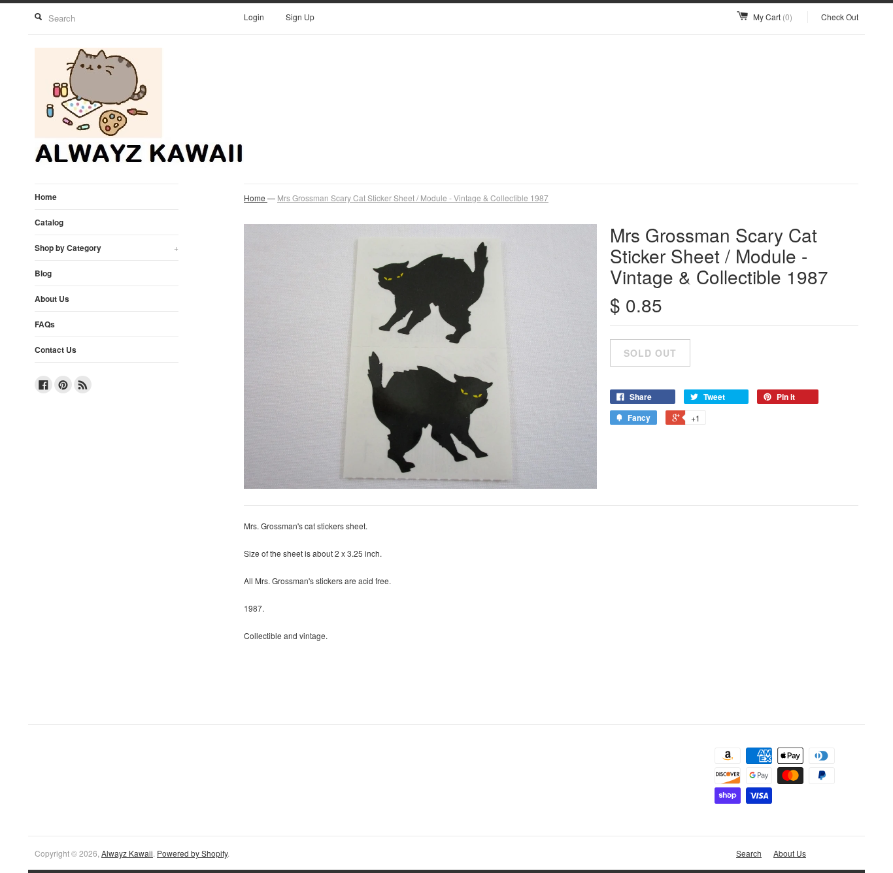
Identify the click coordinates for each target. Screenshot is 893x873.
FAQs (45, 324)
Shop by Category (106, 248)
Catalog (49, 222)
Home (46, 197)
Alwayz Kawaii (127, 853)
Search (749, 853)
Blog (43, 273)
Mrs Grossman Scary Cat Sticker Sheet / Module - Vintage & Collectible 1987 (412, 197)
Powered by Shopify (192, 853)
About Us (52, 299)
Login (254, 16)
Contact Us (55, 349)
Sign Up (300, 16)
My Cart (772, 16)
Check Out (839, 16)
